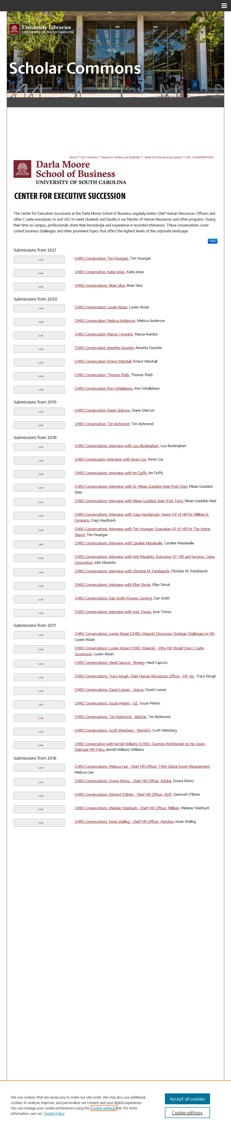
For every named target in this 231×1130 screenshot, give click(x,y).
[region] (115, 1105)
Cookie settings (103, 1108)
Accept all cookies (187, 1099)
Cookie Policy (54, 1113)
